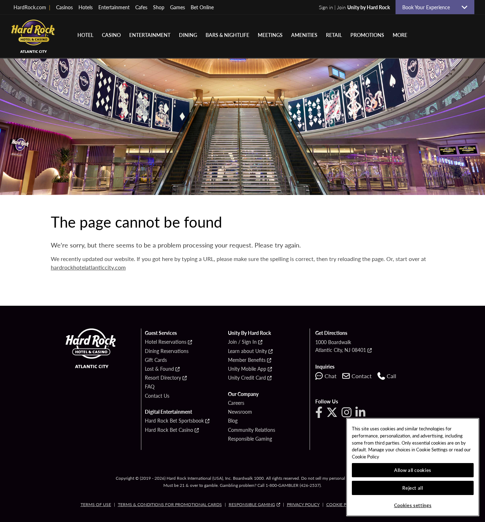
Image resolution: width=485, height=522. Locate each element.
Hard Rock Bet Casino (169, 430)
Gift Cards (156, 360)
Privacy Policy (303, 504)
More (400, 34)
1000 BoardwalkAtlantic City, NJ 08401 (340, 345)
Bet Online (202, 7)
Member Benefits (247, 360)
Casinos (64, 7)
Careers (236, 403)
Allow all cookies (412, 470)
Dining (188, 34)
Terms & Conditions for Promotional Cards (170, 504)
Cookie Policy (342, 504)
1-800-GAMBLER (282, 485)
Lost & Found (159, 369)
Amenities (304, 34)
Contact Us (157, 396)
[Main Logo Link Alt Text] (36, 36)
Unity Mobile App (247, 369)
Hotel (85, 34)
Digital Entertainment (168, 412)
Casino (111, 34)
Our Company (243, 394)
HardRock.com (31, 7)
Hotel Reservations (165, 342)
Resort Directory (163, 378)
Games (177, 7)
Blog (233, 421)
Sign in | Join (354, 7)
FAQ (149, 387)
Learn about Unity (247, 351)
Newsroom (240, 412)
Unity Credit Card (247, 378)
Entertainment (114, 7)
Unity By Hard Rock (249, 333)
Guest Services (161, 333)
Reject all (412, 487)
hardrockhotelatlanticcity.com (88, 267)
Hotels (85, 7)
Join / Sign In (242, 342)
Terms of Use (96, 504)
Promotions (367, 34)
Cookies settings (413, 505)
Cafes (141, 7)
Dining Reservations (167, 351)
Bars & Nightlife (227, 34)
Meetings (270, 34)
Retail (334, 34)
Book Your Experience (429, 7)
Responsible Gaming (250, 439)
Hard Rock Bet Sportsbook (174, 421)
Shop (158, 7)
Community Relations (251, 430)
